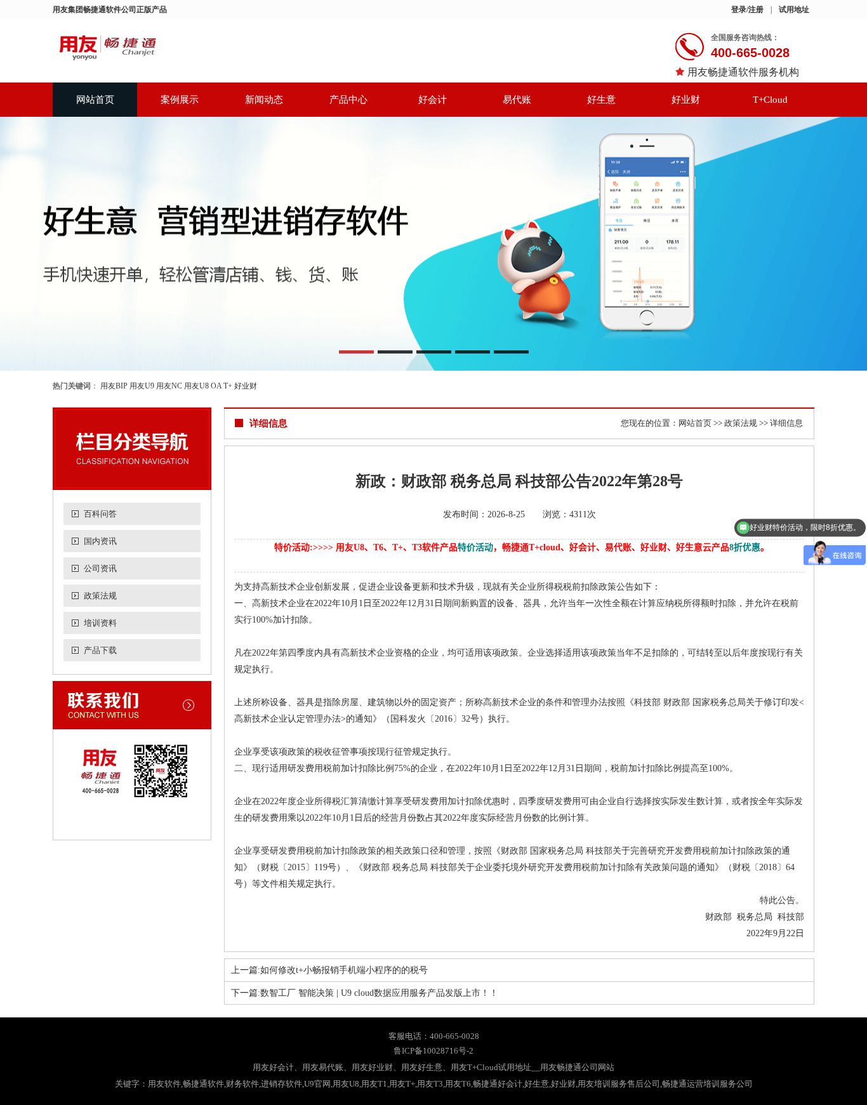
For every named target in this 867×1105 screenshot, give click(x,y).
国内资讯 (100, 541)
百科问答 (100, 514)
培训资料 (100, 623)
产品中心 (348, 100)
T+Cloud (770, 100)
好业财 (686, 100)
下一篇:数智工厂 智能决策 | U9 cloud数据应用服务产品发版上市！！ (364, 993)
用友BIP (114, 385)
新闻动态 (264, 100)
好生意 (601, 100)
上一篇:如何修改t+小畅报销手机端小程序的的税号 (329, 970)
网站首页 (95, 100)
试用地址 (794, 9)
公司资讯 (100, 568)
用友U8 (196, 385)
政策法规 (100, 595)
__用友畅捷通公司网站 (572, 1067)
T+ (227, 385)
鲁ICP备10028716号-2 (433, 1050)
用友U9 (141, 385)
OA (216, 385)
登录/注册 (747, 9)
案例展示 (180, 100)
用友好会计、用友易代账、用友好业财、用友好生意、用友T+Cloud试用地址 (392, 1067)
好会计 (432, 100)
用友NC (169, 385)
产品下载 (100, 650)
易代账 (517, 100)
